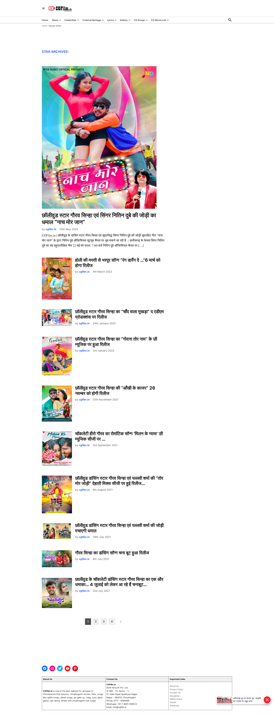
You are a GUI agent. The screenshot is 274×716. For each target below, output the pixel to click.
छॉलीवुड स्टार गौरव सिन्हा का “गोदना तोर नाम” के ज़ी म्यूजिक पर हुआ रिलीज (116, 341)
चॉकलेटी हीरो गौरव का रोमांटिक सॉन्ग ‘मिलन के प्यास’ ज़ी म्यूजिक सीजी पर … (119, 436)
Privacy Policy (176, 689)
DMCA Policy (176, 699)
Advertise (174, 705)
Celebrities (70, 20)
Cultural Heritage (91, 20)
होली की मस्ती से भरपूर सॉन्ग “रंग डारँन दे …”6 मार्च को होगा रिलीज (117, 262)
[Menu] (43, 8)
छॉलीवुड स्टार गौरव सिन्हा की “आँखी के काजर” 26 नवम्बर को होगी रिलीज (115, 390)
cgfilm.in (51, 229)
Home (45, 20)
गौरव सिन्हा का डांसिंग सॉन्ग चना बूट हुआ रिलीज (112, 552)
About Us (174, 686)
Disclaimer (175, 696)
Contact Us (175, 692)
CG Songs (139, 20)
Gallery (124, 20)
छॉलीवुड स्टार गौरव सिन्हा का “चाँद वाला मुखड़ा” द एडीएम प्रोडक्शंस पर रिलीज (119, 314)
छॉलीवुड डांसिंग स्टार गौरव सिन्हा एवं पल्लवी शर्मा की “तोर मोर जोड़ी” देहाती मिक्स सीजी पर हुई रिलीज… (119, 480)
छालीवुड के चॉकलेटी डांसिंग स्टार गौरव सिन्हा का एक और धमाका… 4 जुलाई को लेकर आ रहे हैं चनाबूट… (119, 582)
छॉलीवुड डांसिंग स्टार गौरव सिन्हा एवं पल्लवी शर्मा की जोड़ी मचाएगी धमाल (119, 528)
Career (173, 702)
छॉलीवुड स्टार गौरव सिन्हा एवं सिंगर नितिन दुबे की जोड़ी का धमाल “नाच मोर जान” (99, 219)
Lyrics (110, 20)
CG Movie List (158, 20)
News (55, 20)
